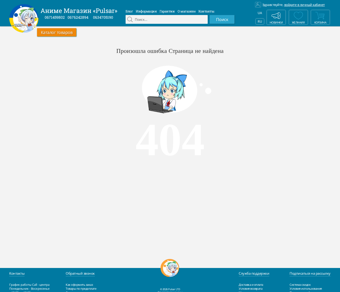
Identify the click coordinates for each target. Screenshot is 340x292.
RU (260, 21)
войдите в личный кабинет (304, 5)
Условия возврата (250, 288)
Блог (129, 11)
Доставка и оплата (251, 285)
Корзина (320, 22)
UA (260, 13)
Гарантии (167, 11)
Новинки (276, 22)
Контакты (206, 11)
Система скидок (300, 285)
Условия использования (306, 288)
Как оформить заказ (79, 285)
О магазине (186, 11)
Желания (298, 22)
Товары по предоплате (81, 288)
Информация (146, 11)
